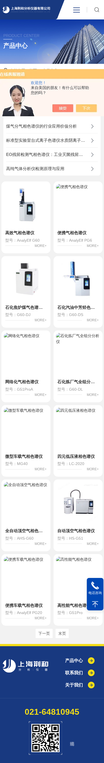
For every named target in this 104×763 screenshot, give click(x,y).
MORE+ (41, 246)
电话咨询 (95, 593)
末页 (62, 633)
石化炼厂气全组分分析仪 (78, 381)
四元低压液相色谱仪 (76, 456)
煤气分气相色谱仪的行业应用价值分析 (41, 126)
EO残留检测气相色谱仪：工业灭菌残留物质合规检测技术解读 (52, 154)
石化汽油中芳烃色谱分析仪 (78, 307)
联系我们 (74, 672)
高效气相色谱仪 (19, 232)
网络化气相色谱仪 (22, 381)
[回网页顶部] (95, 604)
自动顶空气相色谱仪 (76, 530)
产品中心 (74, 660)
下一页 (44, 633)
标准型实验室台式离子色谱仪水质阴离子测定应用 (52, 140)
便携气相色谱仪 (72, 232)
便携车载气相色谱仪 (24, 605)
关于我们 (74, 685)
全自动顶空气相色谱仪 (26, 530)
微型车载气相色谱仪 (24, 456)
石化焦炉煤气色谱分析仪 (26, 307)
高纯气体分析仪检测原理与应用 (35, 168)
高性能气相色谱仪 (74, 605)
